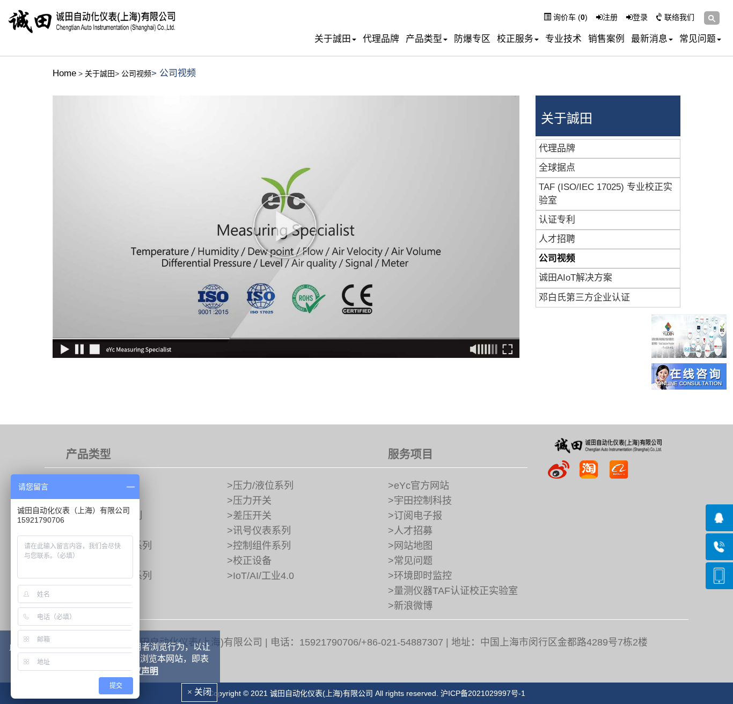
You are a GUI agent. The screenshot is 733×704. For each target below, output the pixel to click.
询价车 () (569, 17)
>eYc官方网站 (418, 485)
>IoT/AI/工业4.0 (260, 575)
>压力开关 (249, 500)
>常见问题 (410, 560)
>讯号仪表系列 (259, 530)
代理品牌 (381, 39)
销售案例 (606, 39)
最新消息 (649, 39)
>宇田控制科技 (420, 500)
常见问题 (697, 39)
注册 (610, 17)
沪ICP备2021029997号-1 (483, 693)
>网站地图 (410, 545)
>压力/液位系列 (260, 485)
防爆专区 (472, 39)
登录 (640, 17)
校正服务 (515, 39)
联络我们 (678, 17)
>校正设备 (249, 560)
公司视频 (136, 73)
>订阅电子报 (415, 515)
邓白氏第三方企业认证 (584, 297)
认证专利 (557, 220)
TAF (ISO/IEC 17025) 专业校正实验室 (605, 193)
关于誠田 (332, 39)
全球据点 (557, 168)
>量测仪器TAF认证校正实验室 (453, 590)
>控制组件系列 (259, 545)
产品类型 (424, 39)
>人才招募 (410, 530)
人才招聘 (557, 239)
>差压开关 (249, 515)
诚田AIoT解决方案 (575, 278)
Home (64, 73)
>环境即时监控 (420, 575)
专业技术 (563, 39)
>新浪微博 (410, 605)
